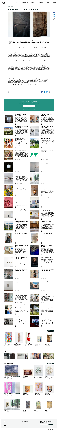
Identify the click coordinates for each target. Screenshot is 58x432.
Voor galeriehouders (25, 421)
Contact (5, 425)
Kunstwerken (41, 2)
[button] (54, 12)
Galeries (48, 2)
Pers (4, 424)
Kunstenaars (33, 2)
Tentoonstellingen (25, 2)
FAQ (4, 421)
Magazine (54, 2)
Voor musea (23, 422)
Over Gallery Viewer (7, 422)
